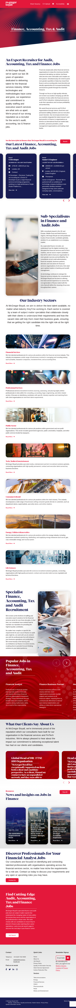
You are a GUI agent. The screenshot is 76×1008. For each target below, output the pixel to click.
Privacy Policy (38, 963)
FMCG (35, 984)
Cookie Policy (16, 1002)
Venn (69, 1001)
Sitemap (10, 1002)
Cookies (58, 968)
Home (35, 956)
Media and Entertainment (41, 991)
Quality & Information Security (42, 965)
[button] (63, 201)
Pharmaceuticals (38, 986)
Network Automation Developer (54, 160)
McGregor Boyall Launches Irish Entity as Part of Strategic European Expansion (59, 833)
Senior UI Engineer (16, 160)
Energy (36, 980)
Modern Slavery (61, 966)
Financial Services (39, 982)
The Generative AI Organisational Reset (16, 835)
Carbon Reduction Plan (40, 970)
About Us (36, 959)
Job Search (37, 961)
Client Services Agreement (41, 968)
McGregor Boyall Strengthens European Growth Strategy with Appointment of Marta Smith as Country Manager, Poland (38, 831)
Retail (35, 988)
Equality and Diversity (26, 1002)
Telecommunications (40, 977)
